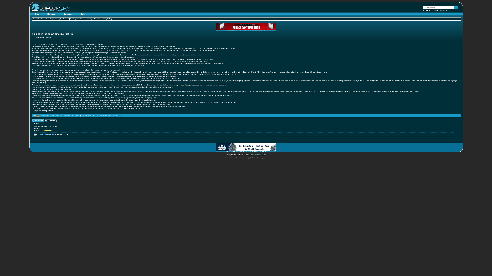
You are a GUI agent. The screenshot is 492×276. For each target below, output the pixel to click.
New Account (427, 10)
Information (39, 120)
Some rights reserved (258, 155)
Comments (51, 120)
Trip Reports (74, 19)
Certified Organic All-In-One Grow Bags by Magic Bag (101, 116)
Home (37, 14)
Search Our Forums (442, 4)
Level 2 (82, 19)
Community (68, 14)
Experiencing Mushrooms (59, 19)
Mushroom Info (52, 14)
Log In (436, 10)
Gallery (83, 14)
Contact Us (443, 10)
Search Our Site (428, 4)
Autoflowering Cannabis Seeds (50, 116)
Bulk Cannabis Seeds (70, 116)
